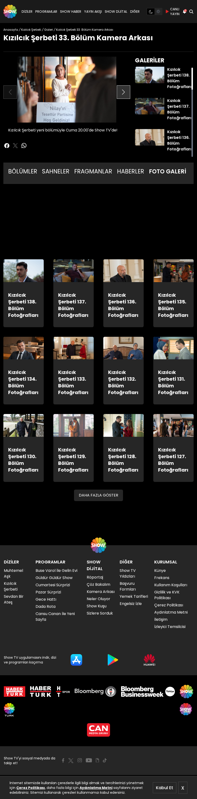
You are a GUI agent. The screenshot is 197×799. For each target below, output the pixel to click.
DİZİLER (27, 11)
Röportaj (95, 577)
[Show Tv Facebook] (63, 760)
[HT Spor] (63, 691)
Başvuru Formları (128, 586)
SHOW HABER (70, 11)
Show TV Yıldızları (128, 573)
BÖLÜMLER (22, 171)
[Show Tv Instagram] (80, 760)
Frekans (161, 577)
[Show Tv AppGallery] (149, 660)
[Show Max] (186, 709)
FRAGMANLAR (93, 171)
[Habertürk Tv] (40, 691)
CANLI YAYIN (174, 11)
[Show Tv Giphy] (97, 760)
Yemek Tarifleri (134, 596)
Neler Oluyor (98, 599)
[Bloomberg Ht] (95, 691)
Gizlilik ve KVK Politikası (166, 595)
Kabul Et (164, 788)
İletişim (160, 619)
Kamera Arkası (101, 591)
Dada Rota (45, 606)
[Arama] (191, 11)
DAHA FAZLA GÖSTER (98, 495)
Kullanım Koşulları (170, 585)
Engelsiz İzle (131, 603)
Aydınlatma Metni (96, 787)
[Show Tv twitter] (15, 145)
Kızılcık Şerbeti (11, 586)
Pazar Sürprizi (48, 592)
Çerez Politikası (30, 787)
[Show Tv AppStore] (76, 660)
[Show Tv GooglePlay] (112, 660)
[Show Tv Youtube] (89, 760)
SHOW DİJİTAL (116, 11)
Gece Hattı (46, 599)
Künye (160, 570)
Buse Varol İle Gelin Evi (56, 570)
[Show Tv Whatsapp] (24, 145)
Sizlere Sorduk (100, 613)
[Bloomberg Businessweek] (148, 691)
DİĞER (135, 11)
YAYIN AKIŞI (93, 11)
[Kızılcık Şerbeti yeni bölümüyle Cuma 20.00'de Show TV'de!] (66, 90)
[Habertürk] (14, 691)
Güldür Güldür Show (54, 577)
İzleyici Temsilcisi (169, 626)
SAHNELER (55, 171)
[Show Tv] (10, 11)
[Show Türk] (9, 709)
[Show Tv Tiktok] (105, 760)
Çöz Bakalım (98, 584)
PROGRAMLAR (46, 11)
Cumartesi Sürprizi (53, 585)
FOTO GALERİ (167, 171)
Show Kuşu (96, 606)
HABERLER (130, 171)
